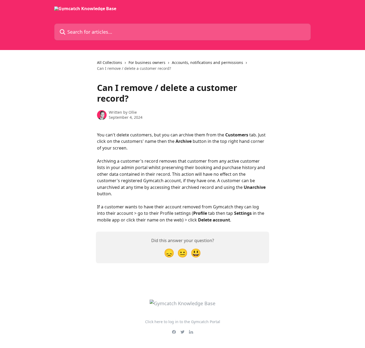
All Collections (109, 62)
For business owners (147, 62)
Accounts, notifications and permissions (207, 62)
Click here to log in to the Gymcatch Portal (182, 321)
